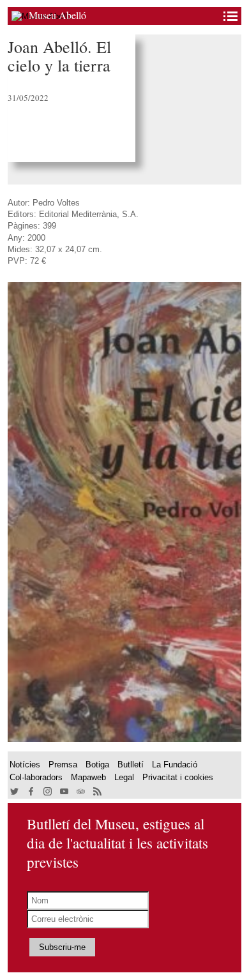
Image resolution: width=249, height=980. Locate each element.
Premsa (63, 764)
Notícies (25, 764)
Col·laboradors (36, 777)
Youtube (65, 792)
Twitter (15, 792)
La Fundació (174, 764)
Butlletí (130, 764)
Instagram (48, 792)
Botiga (97, 764)
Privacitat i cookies (177, 777)
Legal (124, 777)
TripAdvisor (81, 792)
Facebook (31, 792)
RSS (98, 792)
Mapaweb (88, 777)
